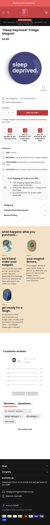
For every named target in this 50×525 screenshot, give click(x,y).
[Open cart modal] (46, 12)
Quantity (6, 108)
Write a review (32, 394)
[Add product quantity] (13, 112)
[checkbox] (9, 422)
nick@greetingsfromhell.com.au (19, 492)
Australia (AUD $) (12, 505)
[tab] (25, 404)
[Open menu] (3, 12)
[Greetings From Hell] (25, 12)
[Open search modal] (8, 12)
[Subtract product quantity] (4, 112)
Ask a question (18, 394)
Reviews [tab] (10, 403)
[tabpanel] (25, 432)
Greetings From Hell (24, 510)
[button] (25, 369)
